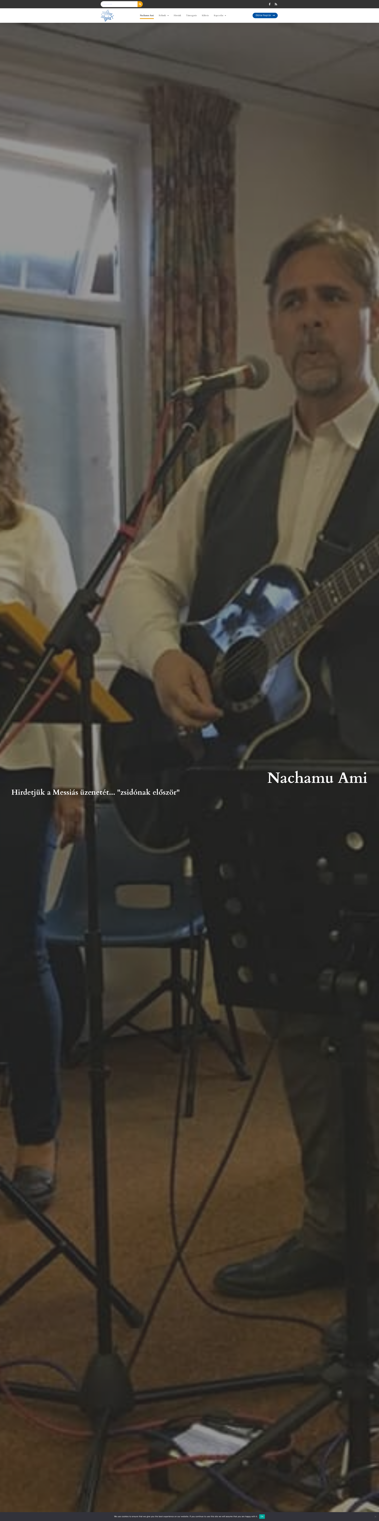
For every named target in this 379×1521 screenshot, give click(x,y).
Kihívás (205, 15)
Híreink (177, 15)
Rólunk (162, 15)
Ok (262, 1516)
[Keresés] (140, 4)
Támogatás (191, 15)
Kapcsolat (218, 15)
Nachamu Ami (147, 15)
